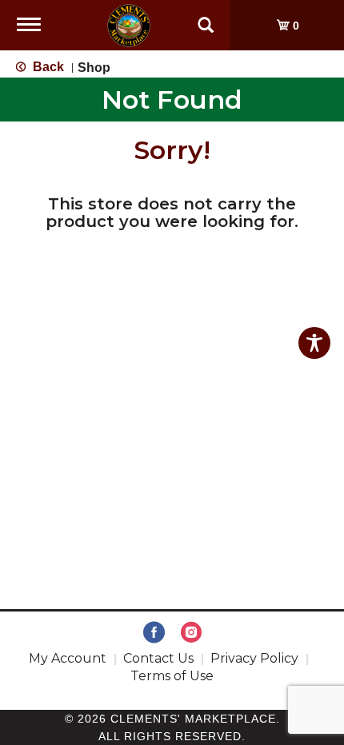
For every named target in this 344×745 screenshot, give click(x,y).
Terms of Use (172, 675)
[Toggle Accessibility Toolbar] (314, 343)
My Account (67, 658)
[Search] (206, 17)
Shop (94, 67)
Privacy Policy (254, 658)
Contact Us (158, 658)
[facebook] (154, 633)
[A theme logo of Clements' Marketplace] (129, 24)
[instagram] (191, 633)
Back (47, 67)
